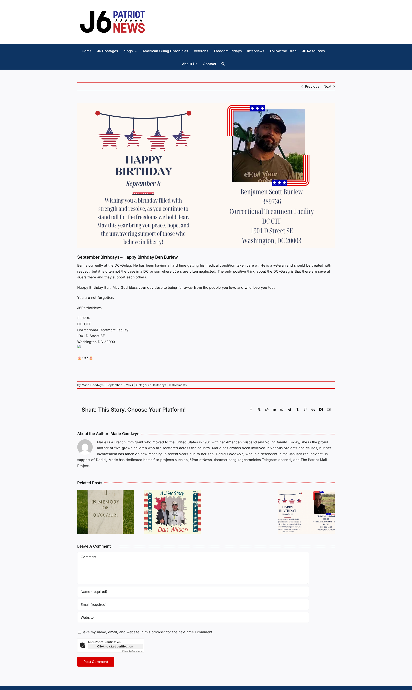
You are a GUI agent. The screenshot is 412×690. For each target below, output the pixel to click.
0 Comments (178, 385)
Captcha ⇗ (132, 651)
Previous (312, 86)
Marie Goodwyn (93, 385)
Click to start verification (115, 646)
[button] (223, 62)
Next (327, 86)
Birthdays (159, 385)
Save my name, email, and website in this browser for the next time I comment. (147, 632)
